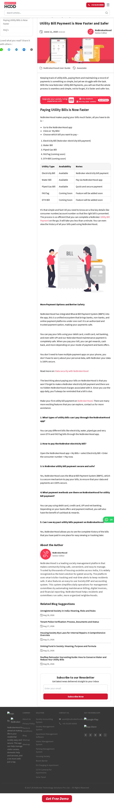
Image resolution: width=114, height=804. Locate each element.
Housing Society (43, 756)
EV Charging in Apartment (47, 765)
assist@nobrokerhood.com (73, 719)
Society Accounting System (44, 720)
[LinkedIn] (16, 49)
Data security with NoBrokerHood (71, 371)
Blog (25, 735)
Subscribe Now (76, 696)
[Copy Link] (31, 49)
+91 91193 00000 (69, 723)
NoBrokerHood (85, 400)
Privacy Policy (29, 723)
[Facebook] (24, 49)
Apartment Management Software (47, 735)
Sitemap (26, 740)
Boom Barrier (42, 760)
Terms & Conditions (27, 729)
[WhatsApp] (1, 49)
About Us (27, 719)
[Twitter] (9, 49)
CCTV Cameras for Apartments (44, 771)
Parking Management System (45, 750)
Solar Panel (41, 777)
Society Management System (45, 728)
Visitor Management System (44, 743)
